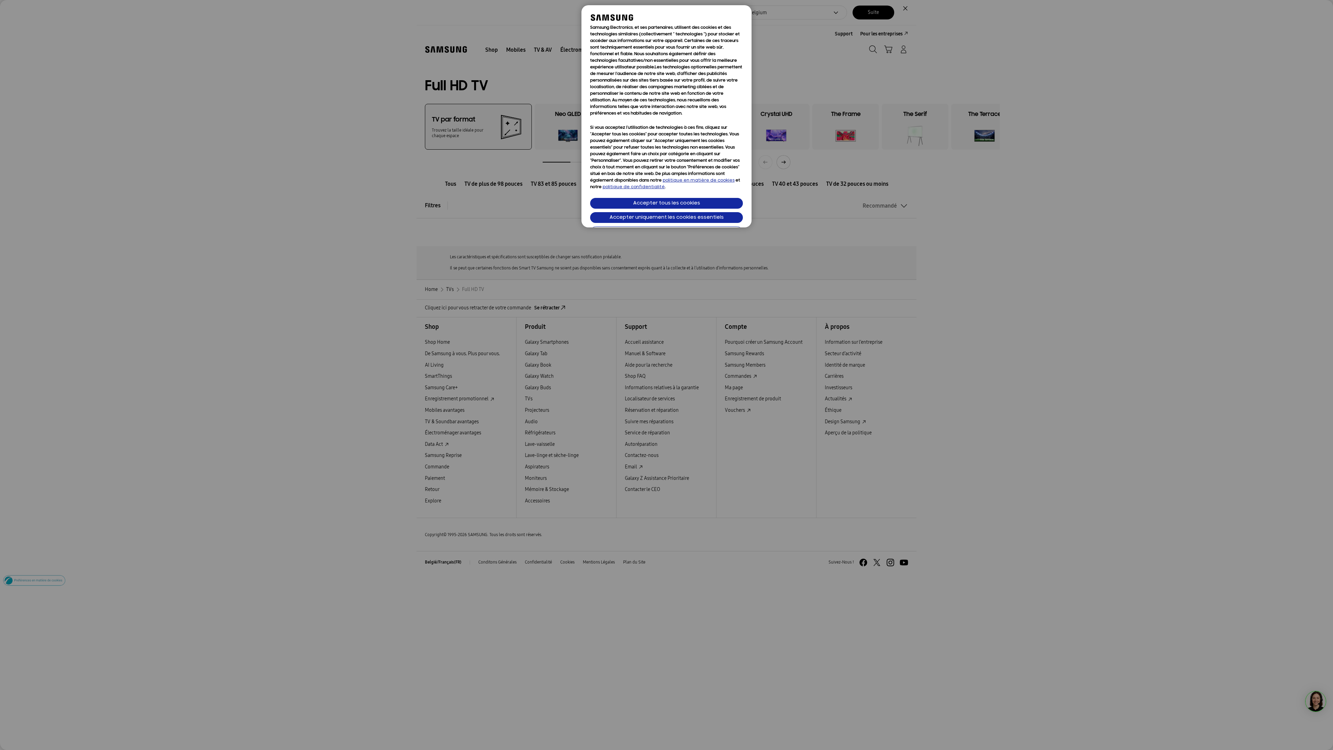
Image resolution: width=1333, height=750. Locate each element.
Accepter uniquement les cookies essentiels (667, 217)
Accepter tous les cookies (666, 203)
